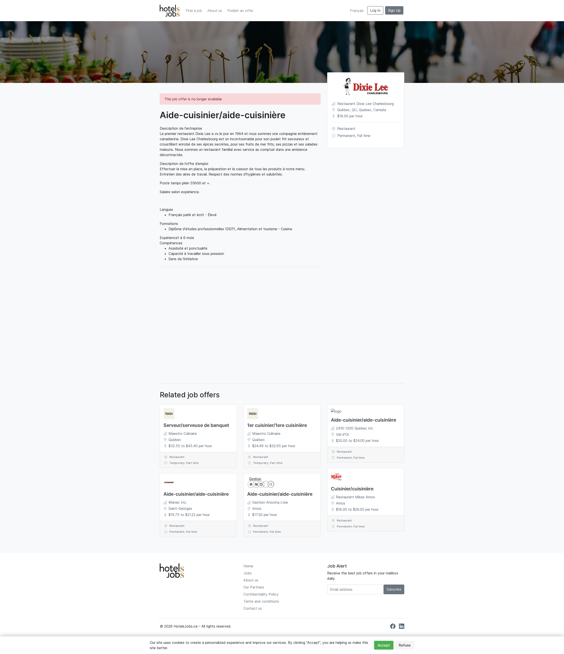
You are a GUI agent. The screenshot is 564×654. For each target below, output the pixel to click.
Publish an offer (240, 10)
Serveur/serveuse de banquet (196, 425)
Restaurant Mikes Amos (355, 497)
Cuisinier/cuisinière (352, 488)
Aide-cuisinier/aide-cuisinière (196, 494)
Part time (192, 463)
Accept (384, 645)
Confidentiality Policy (260, 594)
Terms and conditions (261, 601)
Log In (375, 10)
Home (248, 566)
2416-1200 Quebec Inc (354, 428)
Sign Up (394, 10)
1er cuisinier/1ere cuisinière (277, 425)
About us (214, 10)
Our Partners (253, 587)
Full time (363, 135)
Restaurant (346, 128)
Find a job (194, 10)
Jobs (247, 573)
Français (357, 10)
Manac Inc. (178, 502)
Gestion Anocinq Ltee (270, 502)
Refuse (405, 645)
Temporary (176, 463)
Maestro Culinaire (183, 433)
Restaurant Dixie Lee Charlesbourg (365, 103)
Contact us (252, 608)
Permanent (346, 135)
